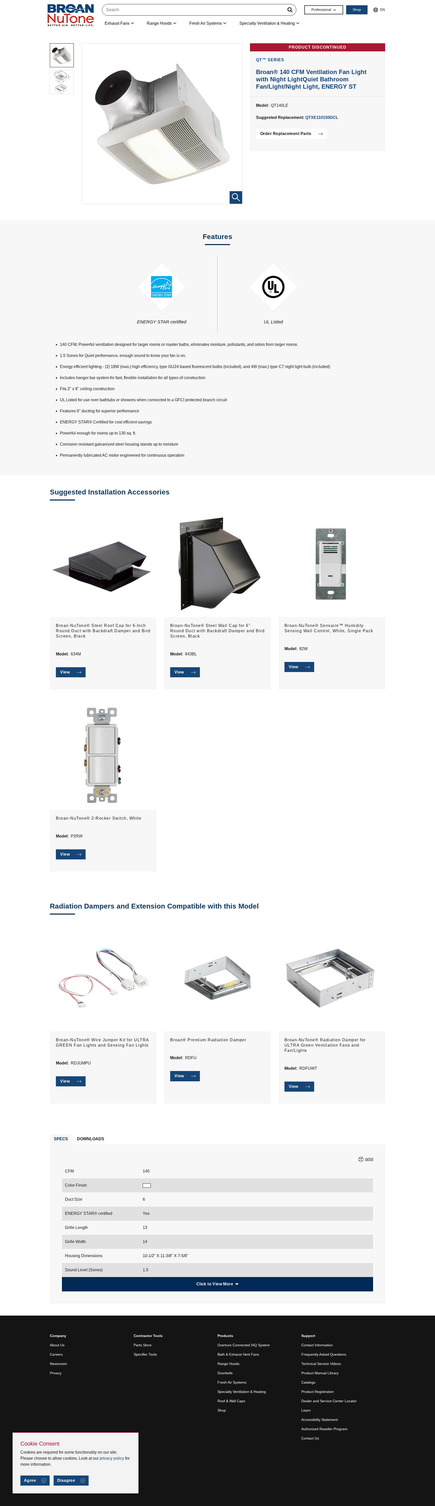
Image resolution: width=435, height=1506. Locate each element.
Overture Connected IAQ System (244, 1345)
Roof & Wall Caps (231, 1401)
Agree (30, 1480)
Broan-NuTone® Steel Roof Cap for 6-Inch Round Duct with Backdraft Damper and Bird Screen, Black (103, 630)
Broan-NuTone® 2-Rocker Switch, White (98, 818)
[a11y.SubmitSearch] (290, 9)
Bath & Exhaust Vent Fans (238, 1354)
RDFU (191, 1058)
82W (303, 649)
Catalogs (308, 1382)
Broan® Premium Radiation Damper (208, 1040)
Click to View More (214, 1284)
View (65, 672)
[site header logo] (71, 15)
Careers (56, 1354)
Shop (357, 10)
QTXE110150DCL (321, 117)
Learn (306, 1410)
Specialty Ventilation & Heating (242, 1392)
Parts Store (143, 1345)
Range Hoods (228, 1364)
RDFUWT (308, 1068)
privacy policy (112, 1458)
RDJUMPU (81, 1063)
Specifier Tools (145, 1354)
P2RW (77, 836)
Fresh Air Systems (232, 1382)
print (369, 1159)
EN (382, 10)
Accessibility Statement (319, 1420)
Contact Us (310, 1438)
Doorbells (225, 1373)
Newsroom (58, 1364)
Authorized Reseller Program (324, 1429)
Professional (321, 10)
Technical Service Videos (321, 1364)
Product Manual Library (320, 1373)
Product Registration (317, 1392)
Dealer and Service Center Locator (329, 1401)
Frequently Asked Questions (323, 1354)
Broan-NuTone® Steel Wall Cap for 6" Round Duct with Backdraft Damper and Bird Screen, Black (217, 630)
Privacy (55, 1373)
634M (76, 654)
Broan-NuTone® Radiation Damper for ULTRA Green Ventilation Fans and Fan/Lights (325, 1045)
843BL (191, 654)
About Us (57, 1345)
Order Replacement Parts (285, 133)
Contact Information (317, 1345)
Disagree (66, 1480)
